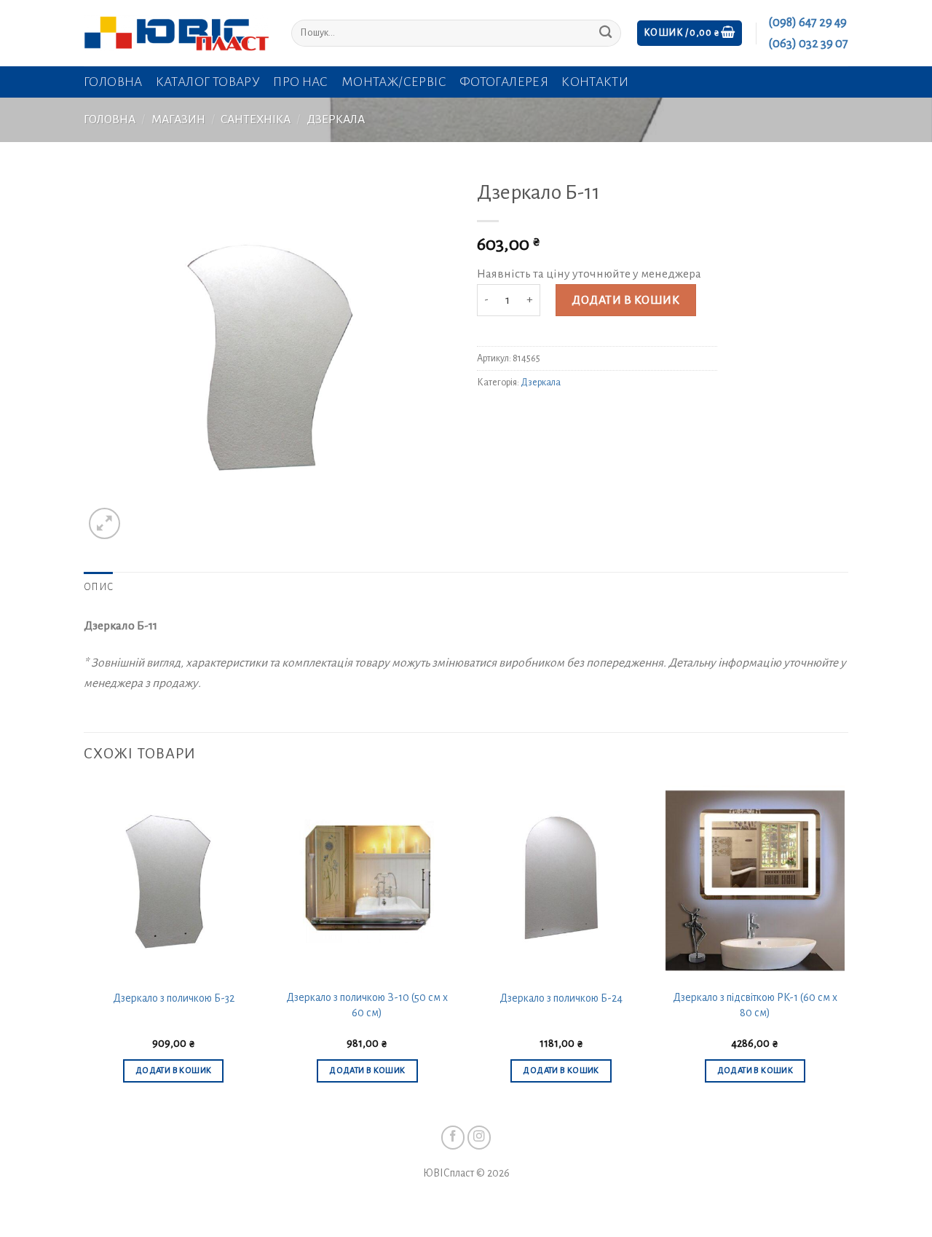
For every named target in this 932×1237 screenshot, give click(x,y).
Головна (113, 82)
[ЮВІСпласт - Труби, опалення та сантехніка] (176, 33)
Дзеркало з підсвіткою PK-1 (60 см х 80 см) (755, 1004)
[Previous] (84, 946)
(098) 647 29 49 (807, 22)
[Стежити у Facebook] (453, 1138)
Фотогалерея (503, 82)
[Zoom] (104, 523)
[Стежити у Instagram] (479, 1138)
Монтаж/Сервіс (393, 82)
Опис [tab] (98, 587)
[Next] (844, 946)
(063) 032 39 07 (808, 43)
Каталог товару (208, 82)
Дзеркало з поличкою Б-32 (173, 998)
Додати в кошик (625, 300)
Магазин (178, 119)
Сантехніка (256, 119)
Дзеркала (336, 119)
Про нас (300, 82)
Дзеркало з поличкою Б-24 (561, 998)
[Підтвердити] (605, 33)
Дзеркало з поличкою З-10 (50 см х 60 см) (367, 1004)
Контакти (594, 82)
